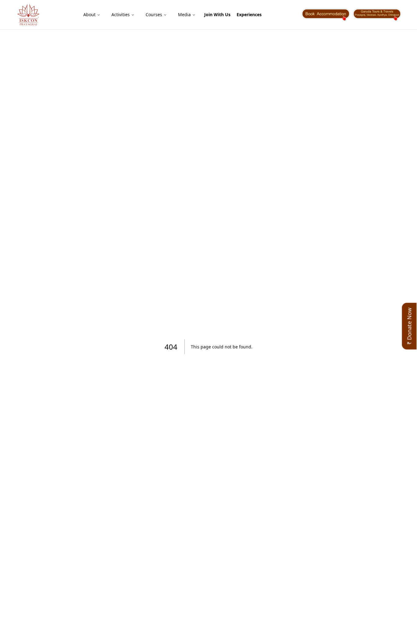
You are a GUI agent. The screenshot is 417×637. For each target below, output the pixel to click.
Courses (154, 14)
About (89, 14)
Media (184, 14)
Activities (120, 14)
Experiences (249, 14)
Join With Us (217, 14)
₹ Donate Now (409, 326)
